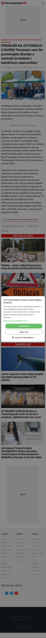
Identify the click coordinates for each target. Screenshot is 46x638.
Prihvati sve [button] (24, 326)
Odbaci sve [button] (24, 332)
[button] (23, 321)
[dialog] (23, 319)
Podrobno (7, 317)
